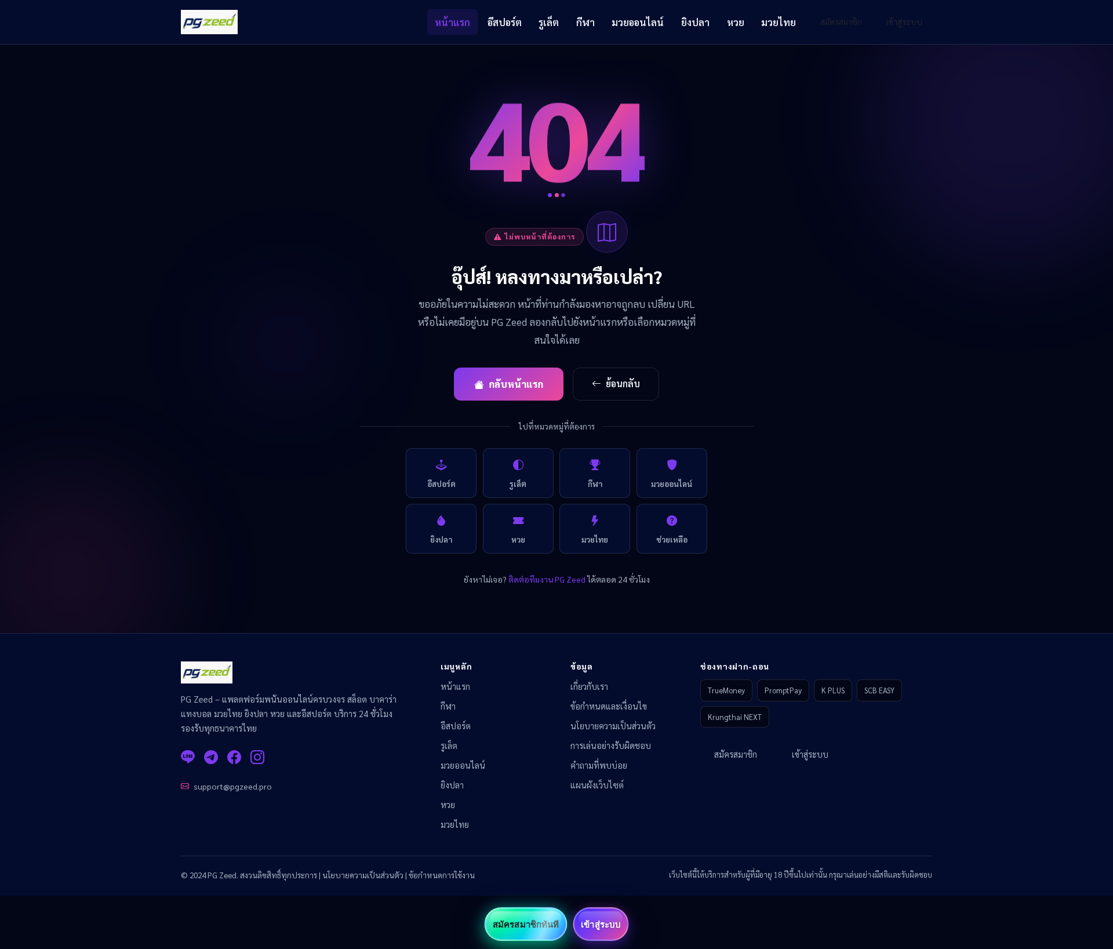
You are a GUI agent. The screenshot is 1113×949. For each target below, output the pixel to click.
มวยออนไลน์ (638, 22)
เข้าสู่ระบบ (904, 21)
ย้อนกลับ (623, 383)
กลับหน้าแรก (516, 383)
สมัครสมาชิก (841, 21)
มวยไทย (778, 22)
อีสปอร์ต (505, 22)
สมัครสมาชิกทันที (526, 924)
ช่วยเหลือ (672, 539)
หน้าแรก (452, 22)
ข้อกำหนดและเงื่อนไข (608, 706)
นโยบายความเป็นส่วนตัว (613, 726)
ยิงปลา (695, 22)
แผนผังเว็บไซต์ (597, 785)
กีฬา (585, 22)
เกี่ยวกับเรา (589, 686)
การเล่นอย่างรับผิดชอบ (610, 745)
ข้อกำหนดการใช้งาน (442, 875)
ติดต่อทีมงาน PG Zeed (546, 579)
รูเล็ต (549, 22)
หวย (735, 22)
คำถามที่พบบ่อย (598, 765)
